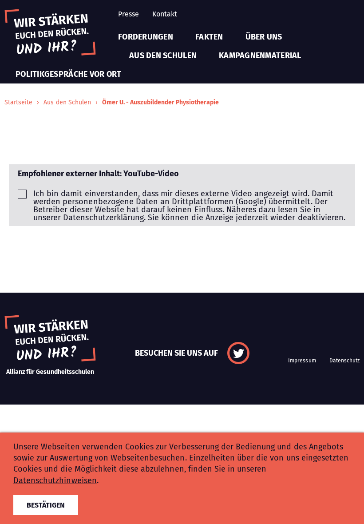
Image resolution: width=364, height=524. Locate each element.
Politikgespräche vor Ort (68, 74)
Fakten (209, 37)
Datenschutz (344, 360)
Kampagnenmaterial (260, 55)
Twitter (238, 353)
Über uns (263, 37)
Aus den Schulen (163, 55)
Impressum (302, 360)
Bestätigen (46, 505)
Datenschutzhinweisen (55, 480)
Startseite (18, 102)
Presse (128, 14)
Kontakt (164, 14)
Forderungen (145, 37)
